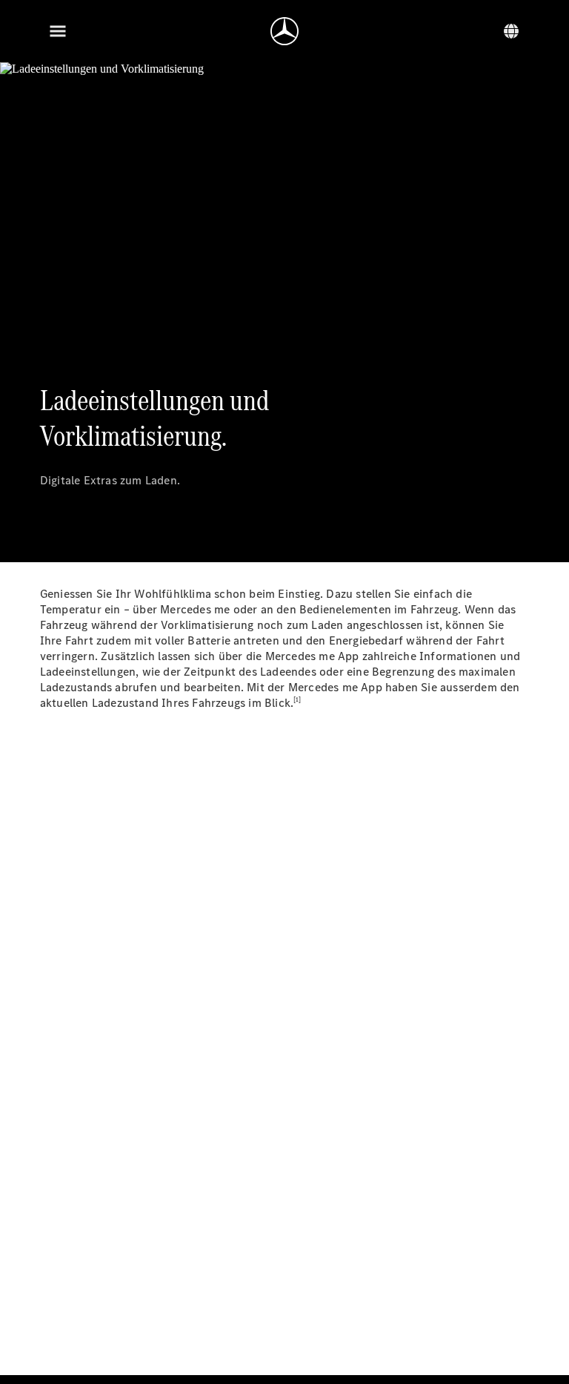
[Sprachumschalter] (511, 31)
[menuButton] (58, 31)
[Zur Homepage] (284, 31)
